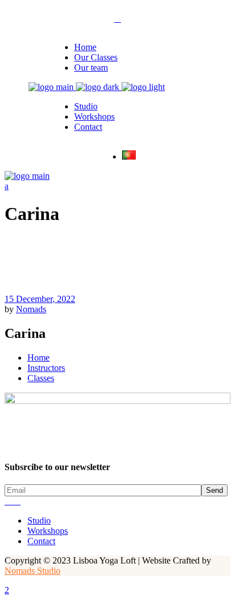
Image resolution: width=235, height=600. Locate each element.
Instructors (46, 368)
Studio (39, 520)
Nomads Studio (32, 570)
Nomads (31, 309)
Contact (41, 541)
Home (38, 357)
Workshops (47, 531)
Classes (40, 378)
